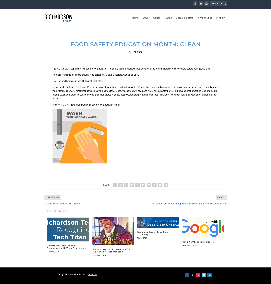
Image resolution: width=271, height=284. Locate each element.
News (145, 18)
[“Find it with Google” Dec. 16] (203, 227)
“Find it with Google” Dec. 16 (198, 242)
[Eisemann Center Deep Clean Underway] (158, 222)
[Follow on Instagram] (198, 275)
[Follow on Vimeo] (204, 275)
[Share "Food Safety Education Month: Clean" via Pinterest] (137, 185)
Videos (168, 18)
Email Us (92, 274)
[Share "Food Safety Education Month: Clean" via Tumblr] (132, 185)
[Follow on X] (192, 275)
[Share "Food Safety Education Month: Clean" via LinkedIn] (143, 185)
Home (135, 18)
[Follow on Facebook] (187, 275)
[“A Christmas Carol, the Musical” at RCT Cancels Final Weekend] (113, 231)
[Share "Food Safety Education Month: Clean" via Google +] (126, 185)
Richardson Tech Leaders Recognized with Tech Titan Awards (67, 246)
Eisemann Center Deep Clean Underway (153, 233)
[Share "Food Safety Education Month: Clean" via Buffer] (149, 185)
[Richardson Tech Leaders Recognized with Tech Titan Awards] (68, 229)
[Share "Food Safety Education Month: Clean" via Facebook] (115, 185)
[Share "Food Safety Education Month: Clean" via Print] (166, 185)
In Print (220, 18)
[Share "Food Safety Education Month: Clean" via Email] (160, 185)
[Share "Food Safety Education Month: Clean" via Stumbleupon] (154, 185)
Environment (205, 18)
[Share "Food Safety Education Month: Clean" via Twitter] (120, 185)
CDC (63, 105)
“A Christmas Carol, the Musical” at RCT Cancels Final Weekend (111, 250)
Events (156, 18)
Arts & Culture (184, 18)
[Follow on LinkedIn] (209, 275)
